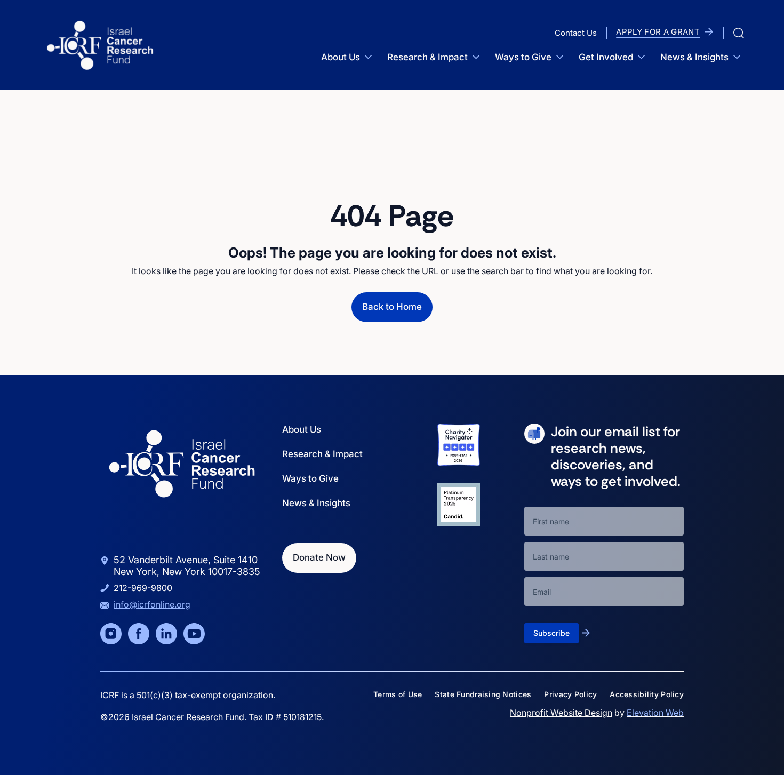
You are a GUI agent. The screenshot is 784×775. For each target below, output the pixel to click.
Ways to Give (523, 57)
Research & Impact (427, 57)
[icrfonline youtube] (194, 633)
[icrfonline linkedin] (166, 633)
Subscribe (551, 632)
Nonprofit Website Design (561, 712)
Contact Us (576, 33)
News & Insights (694, 57)
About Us (340, 57)
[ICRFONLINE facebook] (138, 633)
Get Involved (606, 57)
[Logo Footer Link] (181, 464)
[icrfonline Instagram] (111, 633)
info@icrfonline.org (152, 604)
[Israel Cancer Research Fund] (100, 45)
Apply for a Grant (658, 32)
